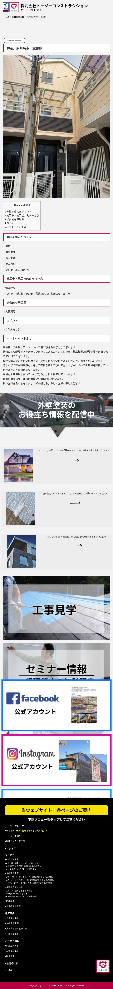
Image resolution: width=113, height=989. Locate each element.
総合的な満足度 (14, 219)
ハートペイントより (17, 226)
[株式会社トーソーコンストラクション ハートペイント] (56, 7)
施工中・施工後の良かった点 (22, 215)
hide (27, 205)
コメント (10, 223)
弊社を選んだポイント (18, 211)
